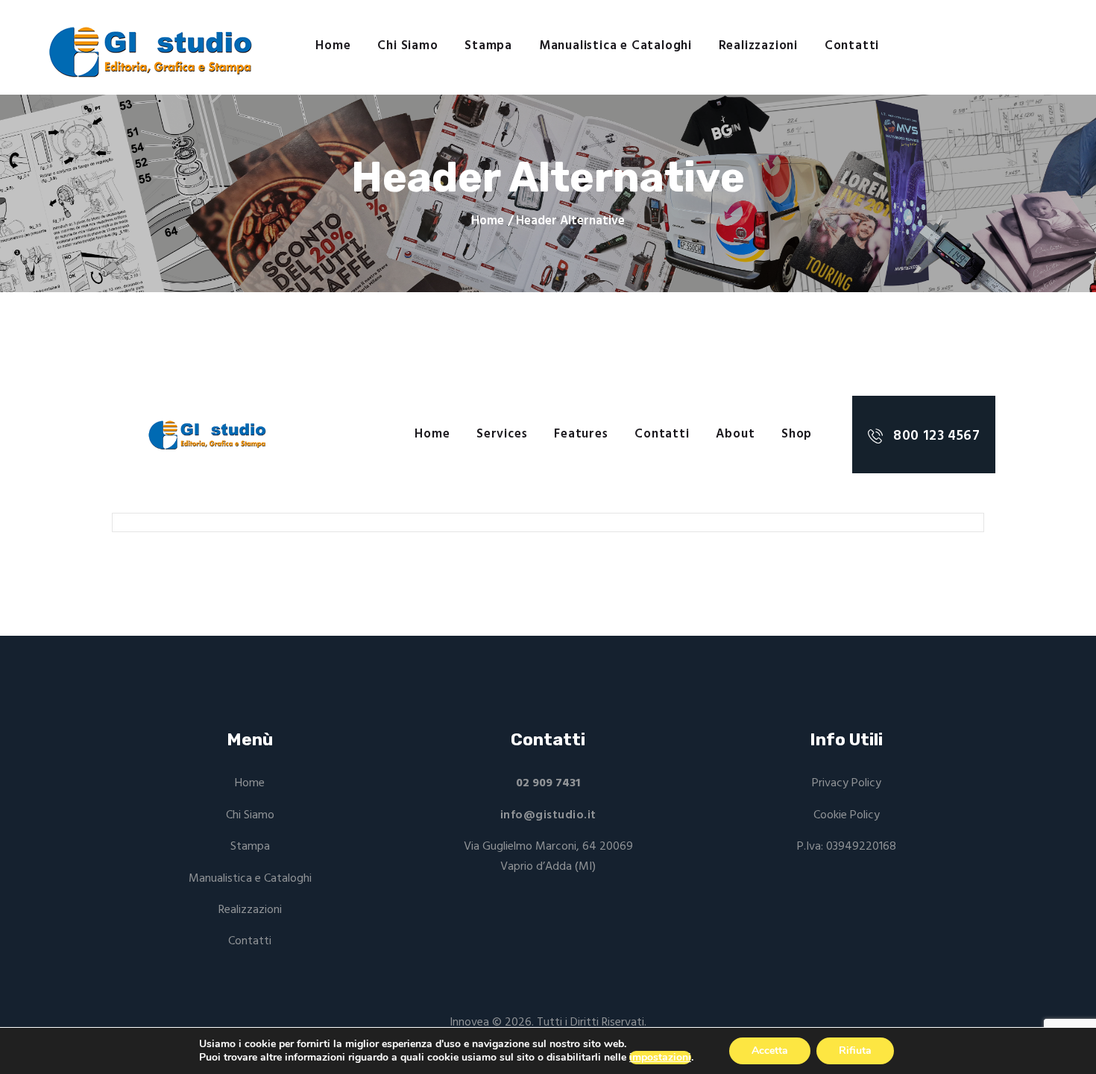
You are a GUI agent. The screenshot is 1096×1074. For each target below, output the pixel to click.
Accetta (770, 1050)
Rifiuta (855, 1050)
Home (487, 221)
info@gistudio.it (548, 815)
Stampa (250, 846)
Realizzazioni (250, 910)
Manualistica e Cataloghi (250, 878)
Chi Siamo (250, 815)
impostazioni (660, 1057)
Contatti (249, 941)
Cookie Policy (846, 815)
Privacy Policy (846, 783)
